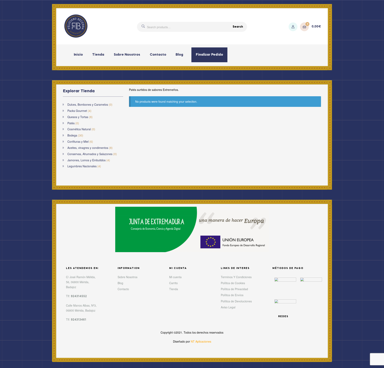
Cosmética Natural (79, 129)
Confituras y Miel (78, 141)
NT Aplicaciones (201, 341)
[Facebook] (303, 317)
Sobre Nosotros (127, 54)
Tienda (98, 54)
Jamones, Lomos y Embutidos (86, 160)
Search (238, 26)
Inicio (78, 54)
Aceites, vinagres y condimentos (87, 148)
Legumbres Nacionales (82, 166)
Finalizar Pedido (209, 54)
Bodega (72, 135)
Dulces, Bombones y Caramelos (87, 104)
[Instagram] (314, 317)
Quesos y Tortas (77, 117)
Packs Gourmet (77, 111)
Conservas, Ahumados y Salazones (89, 154)
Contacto (158, 54)
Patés (71, 123)
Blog (179, 54)
